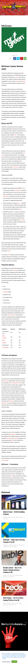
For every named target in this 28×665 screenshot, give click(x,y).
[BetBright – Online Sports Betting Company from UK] (14, 530)
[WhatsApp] (25, 58)
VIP (9, 254)
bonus (15, 135)
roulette (16, 438)
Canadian (5, 292)
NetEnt (19, 382)
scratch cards (4, 460)
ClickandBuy (5, 347)
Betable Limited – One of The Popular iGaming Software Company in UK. (12, 569)
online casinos (10, 314)
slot (12, 475)
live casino (22, 220)
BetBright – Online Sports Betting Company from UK (14, 540)
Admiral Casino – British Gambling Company (14, 513)
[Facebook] (14, 58)
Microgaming (13, 382)
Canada (23, 81)
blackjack (8, 438)
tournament (6, 196)
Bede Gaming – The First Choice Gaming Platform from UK (13, 599)
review (8, 250)
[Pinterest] (21, 58)
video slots (6, 380)
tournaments (17, 190)
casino (17, 77)
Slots (18, 203)
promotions (15, 167)
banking (15, 270)
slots (20, 209)
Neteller (4, 342)
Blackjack (4, 403)
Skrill (3, 340)
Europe (17, 81)
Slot (12, 440)
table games (12, 434)
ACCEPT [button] (14, 661)
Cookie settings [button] (6, 661)
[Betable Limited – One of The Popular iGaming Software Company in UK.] (14, 558)
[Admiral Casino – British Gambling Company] (14, 502)
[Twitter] (18, 58)
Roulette (11, 401)
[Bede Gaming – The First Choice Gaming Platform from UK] (14, 588)
